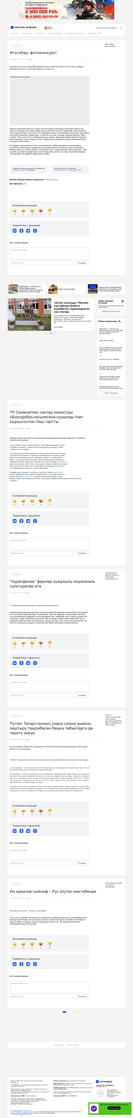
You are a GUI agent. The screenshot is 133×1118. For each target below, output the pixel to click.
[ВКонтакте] (15, 231)
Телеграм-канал (51, 179)
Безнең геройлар (55, 33)
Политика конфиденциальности (21, 1114)
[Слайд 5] (56, 333)
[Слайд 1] (45, 333)
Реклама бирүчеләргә (74, 33)
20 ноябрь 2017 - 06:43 (16, 739)
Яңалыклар (16, 45)
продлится (56, 472)
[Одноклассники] (21, 231)
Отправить (82, 263)
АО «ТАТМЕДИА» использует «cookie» (23, 1111)
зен (25, 184)
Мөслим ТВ (40, 33)
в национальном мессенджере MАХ (67, 170)
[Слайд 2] (48, 333)
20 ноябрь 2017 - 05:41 (16, 898)
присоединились (28, 476)
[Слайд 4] (54, 333)
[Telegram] (28, 231)
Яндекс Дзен (114, 1108)
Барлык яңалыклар (111, 393)
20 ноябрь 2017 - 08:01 (16, 428)
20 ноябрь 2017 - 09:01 (16, 59)
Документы (59, 1045)
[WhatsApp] (35, 231)
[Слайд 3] (51, 333)
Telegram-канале (20, 170)
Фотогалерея (26, 33)
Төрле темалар (72, 1045)
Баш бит (14, 33)
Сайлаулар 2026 (94, 33)
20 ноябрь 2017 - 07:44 (16, 592)
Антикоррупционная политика (21, 1110)
